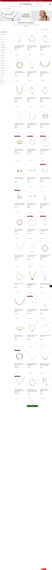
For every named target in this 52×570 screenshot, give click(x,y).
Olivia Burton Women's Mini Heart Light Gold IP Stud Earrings (31, 178)
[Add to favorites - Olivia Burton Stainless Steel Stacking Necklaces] (37, 216)
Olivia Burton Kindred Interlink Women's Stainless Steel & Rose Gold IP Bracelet (45, 46)
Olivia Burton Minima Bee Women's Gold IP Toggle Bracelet (18, 230)
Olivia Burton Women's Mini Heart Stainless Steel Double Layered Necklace (19, 256)
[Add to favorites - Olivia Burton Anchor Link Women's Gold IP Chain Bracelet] (24, 58)
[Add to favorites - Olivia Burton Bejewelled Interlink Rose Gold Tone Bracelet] (49, 136)
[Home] (26, 4)
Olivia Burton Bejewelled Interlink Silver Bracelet (45, 336)
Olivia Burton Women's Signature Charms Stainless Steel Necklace (45, 284)
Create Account (42, 2)
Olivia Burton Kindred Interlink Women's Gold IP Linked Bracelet (32, 98)
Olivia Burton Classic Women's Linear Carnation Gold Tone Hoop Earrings (45, 178)
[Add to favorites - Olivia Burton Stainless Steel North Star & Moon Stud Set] (37, 296)
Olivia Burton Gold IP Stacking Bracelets (19, 284)
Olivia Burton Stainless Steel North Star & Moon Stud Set (31, 310)
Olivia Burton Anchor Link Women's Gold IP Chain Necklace (18, 98)
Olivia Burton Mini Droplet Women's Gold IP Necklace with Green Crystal (32, 124)
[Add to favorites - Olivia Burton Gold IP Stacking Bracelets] (24, 270)
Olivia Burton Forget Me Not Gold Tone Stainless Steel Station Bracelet (45, 98)
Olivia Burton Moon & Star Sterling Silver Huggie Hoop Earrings (44, 390)
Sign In (38, 2)
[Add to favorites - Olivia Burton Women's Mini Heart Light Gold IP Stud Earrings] (37, 164)
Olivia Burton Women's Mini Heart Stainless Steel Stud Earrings (31, 204)
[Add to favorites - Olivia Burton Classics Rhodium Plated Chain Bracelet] (37, 242)
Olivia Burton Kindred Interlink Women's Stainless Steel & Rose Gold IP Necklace (19, 46)
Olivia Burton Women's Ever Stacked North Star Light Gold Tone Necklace (32, 364)
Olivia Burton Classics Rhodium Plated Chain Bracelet (32, 256)
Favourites (47, 2)
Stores (50, 2)
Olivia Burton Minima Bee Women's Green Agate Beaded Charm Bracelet (32, 150)
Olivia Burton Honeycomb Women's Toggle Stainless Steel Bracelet (19, 364)
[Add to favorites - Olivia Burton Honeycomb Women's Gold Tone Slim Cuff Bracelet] (24, 136)
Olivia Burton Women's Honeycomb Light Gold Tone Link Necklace (44, 72)
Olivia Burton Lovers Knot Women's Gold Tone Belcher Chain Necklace (31, 284)
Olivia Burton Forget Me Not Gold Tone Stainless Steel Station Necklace (20, 124)
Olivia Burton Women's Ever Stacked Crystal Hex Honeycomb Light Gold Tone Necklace (45, 364)
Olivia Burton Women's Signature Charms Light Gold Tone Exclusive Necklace (45, 204)
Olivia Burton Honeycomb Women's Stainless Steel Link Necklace (19, 310)
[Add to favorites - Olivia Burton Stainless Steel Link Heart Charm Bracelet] (37, 322)
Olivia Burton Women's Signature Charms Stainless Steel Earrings (20, 204)
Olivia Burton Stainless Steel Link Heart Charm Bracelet (32, 336)
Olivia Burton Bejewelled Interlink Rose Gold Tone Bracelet (45, 150)
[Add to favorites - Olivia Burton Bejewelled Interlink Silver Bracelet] (49, 322)
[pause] (0, 0)
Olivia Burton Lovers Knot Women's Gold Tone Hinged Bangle (19, 336)
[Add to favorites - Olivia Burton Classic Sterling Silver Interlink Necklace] (49, 296)
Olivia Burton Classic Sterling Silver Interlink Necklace (44, 310)
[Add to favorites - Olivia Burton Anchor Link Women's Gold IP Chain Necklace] (24, 84)
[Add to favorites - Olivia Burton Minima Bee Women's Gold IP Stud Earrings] (24, 164)
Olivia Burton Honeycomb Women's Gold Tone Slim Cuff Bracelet (19, 150)
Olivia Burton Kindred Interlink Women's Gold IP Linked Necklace (32, 72)
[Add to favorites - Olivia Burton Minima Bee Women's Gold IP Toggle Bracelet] (24, 216)
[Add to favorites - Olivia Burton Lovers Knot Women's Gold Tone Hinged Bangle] (24, 322)
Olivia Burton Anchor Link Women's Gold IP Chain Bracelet (20, 72)
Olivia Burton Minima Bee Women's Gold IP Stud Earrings (19, 178)
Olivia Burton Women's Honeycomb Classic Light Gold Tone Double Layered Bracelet (32, 390)
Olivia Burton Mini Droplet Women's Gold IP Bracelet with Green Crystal (32, 46)
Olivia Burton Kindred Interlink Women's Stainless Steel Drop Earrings (44, 124)
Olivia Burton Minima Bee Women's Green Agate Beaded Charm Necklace (19, 390)
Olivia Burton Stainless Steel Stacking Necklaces (31, 230)
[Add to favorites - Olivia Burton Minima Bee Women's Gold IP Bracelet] (49, 216)
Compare (17, 54)
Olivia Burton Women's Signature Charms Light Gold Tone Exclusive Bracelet (45, 256)
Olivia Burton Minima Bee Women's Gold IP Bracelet (44, 230)
